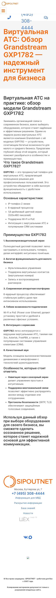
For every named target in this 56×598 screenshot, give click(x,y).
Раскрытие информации (28, 502)
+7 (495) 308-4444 (27, 17)
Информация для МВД (28, 497)
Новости (28, 513)
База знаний (28, 508)
